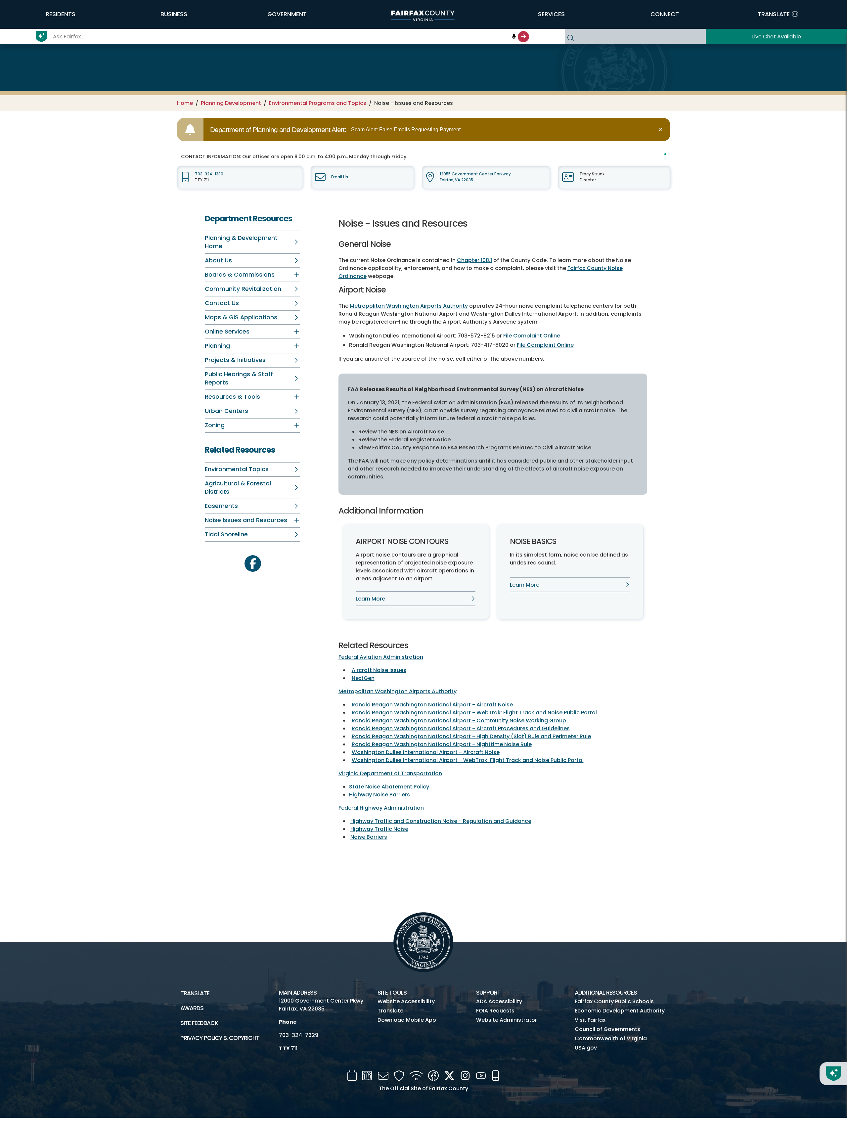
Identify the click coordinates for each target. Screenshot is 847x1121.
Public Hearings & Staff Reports (239, 378)
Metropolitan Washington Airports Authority (409, 306)
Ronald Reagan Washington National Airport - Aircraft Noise (432, 704)
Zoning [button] (215, 425)
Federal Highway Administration (381, 808)
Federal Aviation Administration (380, 657)
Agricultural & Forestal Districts (238, 487)
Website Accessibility (406, 1001)
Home (185, 103)
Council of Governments (607, 1029)
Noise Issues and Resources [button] (246, 520)
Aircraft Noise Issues (379, 670)
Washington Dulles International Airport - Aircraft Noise (426, 752)
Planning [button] (217, 346)
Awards (191, 1008)
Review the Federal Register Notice (404, 439)
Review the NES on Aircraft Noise (401, 431)
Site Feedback (199, 1023)
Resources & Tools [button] (232, 397)
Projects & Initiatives (235, 360)
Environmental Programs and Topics (317, 103)
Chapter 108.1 (474, 260)
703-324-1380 (209, 174)
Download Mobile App (407, 1020)
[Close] (662, 129)
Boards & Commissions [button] (240, 275)
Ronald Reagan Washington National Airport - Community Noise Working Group (459, 720)
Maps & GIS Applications (241, 317)
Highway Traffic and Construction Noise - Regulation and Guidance (440, 821)
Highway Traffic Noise (379, 829)
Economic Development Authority (620, 1010)
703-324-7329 (298, 1035)
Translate (194, 993)
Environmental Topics (237, 469)
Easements (221, 506)
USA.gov (586, 1048)
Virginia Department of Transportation (390, 773)
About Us (218, 260)
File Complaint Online (531, 335)
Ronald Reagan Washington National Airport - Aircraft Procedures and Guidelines (461, 728)
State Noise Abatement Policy (389, 786)
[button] (60, 14)
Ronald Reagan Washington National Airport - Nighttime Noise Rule (442, 744)
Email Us (339, 177)
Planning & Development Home (241, 242)
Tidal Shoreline (226, 534)
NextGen (363, 678)
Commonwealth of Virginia (611, 1038)
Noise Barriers (368, 837)
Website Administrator (506, 1020)
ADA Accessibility (499, 1001)
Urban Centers (226, 411)
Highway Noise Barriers (379, 794)
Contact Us (222, 303)
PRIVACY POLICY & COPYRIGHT (219, 1038)
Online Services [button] (227, 332)
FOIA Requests (495, 1010)
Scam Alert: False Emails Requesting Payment (406, 129)
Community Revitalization (243, 289)
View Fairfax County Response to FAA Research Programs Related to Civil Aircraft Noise (474, 447)
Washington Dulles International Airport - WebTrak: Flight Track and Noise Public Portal (468, 760)
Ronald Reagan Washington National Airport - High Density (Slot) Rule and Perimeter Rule (471, 736)
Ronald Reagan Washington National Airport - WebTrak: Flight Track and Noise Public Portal (474, 712)
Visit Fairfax (590, 1020)
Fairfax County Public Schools (614, 1001)
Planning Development (231, 103)
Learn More (370, 599)
